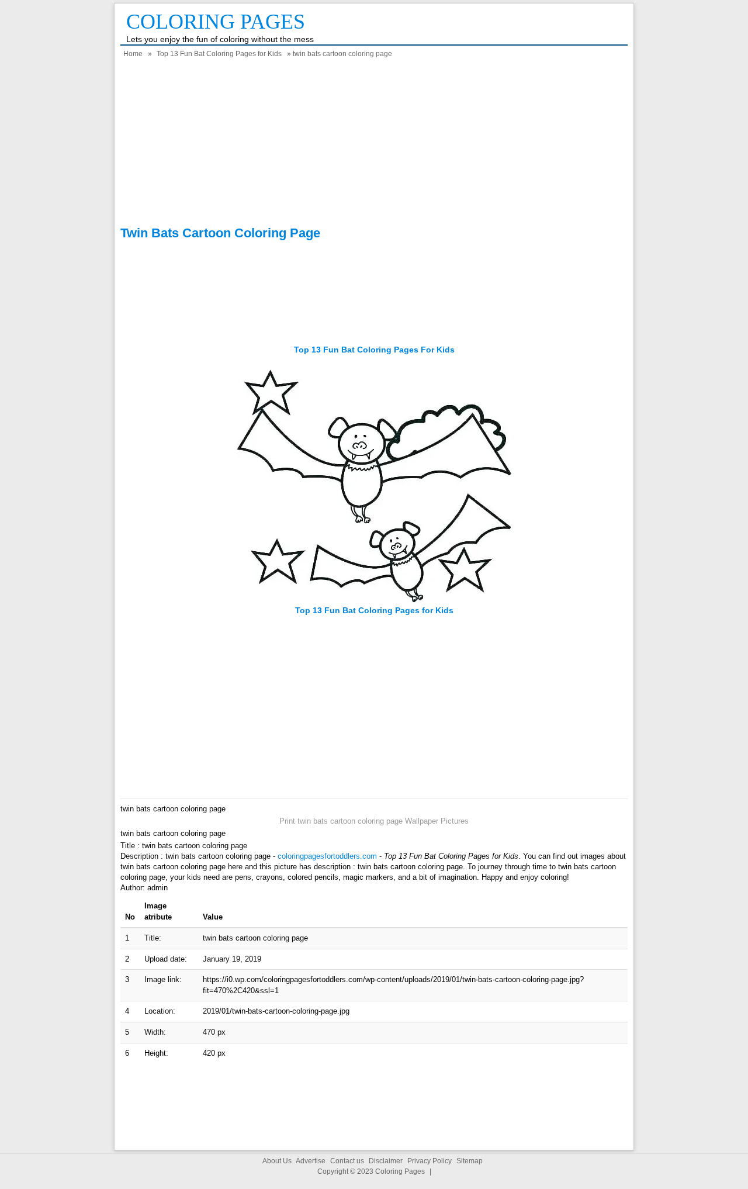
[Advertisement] (374, 144)
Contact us (347, 1161)
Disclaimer (386, 1161)
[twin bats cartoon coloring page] (374, 599)
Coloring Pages (215, 21)
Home (133, 54)
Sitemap (469, 1161)
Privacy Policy (429, 1161)
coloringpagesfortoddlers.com (327, 856)
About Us (277, 1161)
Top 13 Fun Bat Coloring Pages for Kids (219, 54)
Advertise (310, 1161)
